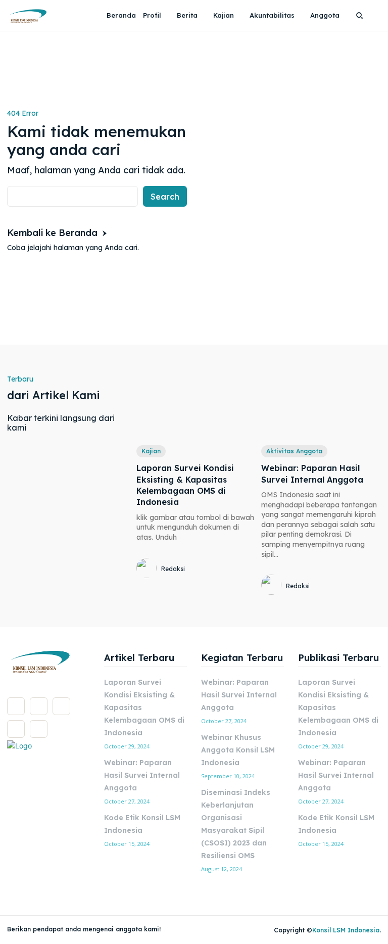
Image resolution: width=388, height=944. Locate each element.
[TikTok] (61, 706)
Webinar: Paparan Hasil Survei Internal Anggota (142, 775)
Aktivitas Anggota (294, 451)
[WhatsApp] (38, 729)
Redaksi (173, 569)
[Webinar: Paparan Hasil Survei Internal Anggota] (321, 405)
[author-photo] (148, 569)
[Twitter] (16, 729)
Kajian (151, 451)
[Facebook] (16, 706)
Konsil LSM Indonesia (345, 930)
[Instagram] (38, 706)
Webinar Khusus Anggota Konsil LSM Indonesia (238, 750)
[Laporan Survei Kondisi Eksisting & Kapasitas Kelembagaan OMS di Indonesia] (196, 405)
